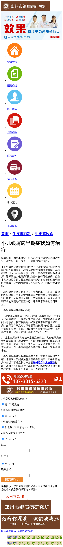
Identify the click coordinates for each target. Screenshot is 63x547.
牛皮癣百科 (22, 234)
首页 (5, 234)
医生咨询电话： (17, 531)
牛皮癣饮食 (44, 234)
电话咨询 (12, 542)
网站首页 (12, 537)
